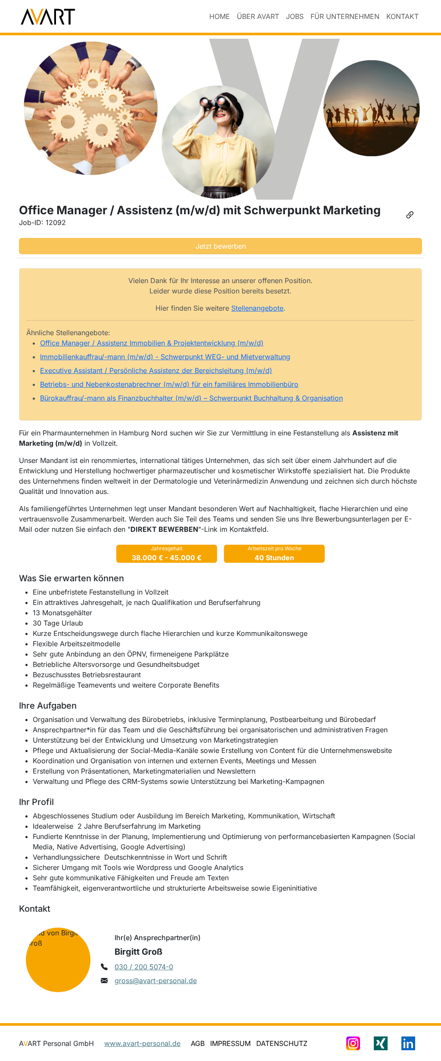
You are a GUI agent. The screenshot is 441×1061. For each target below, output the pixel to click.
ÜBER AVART (258, 16)
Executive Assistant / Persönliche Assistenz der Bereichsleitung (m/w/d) (156, 370)
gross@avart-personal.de (156, 980)
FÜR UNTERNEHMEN (345, 16)
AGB (198, 1043)
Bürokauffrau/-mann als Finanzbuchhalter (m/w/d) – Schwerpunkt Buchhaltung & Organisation (191, 398)
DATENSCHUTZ (281, 1043)
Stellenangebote (257, 308)
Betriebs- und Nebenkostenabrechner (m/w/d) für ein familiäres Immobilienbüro (169, 384)
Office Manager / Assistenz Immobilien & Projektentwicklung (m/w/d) (152, 343)
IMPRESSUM (230, 1043)
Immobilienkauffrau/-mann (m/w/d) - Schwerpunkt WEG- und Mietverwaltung (165, 356)
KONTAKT (402, 16)
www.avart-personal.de (142, 1043)
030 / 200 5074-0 (144, 966)
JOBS (295, 16)
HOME (219, 16)
